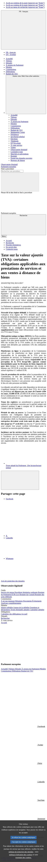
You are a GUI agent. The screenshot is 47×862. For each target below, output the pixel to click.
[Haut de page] (20, 480)
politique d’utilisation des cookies (20, 855)
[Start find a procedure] (20, 182)
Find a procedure (7, 169)
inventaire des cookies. (23, 858)
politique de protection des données (21, 852)
